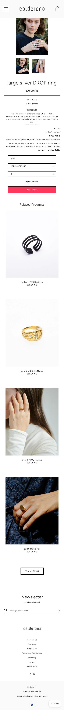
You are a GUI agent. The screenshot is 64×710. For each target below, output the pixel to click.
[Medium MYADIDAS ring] (32, 244)
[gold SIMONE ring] (32, 510)
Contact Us (32, 640)
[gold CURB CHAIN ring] (32, 333)
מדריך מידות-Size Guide (49, 150)
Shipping (32, 658)
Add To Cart (32, 190)
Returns (32, 662)
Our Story (32, 644)
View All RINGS (32, 571)
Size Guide (32, 649)
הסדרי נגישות (32, 667)
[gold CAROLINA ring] (32, 422)
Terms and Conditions (32, 653)
